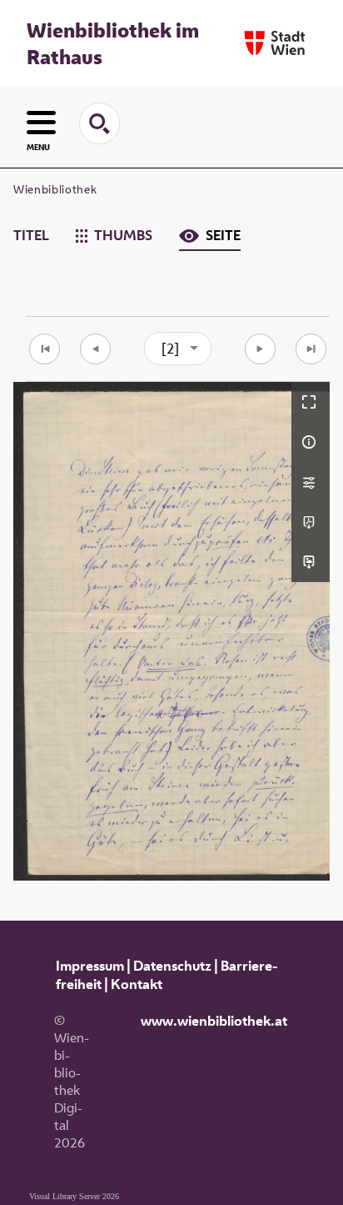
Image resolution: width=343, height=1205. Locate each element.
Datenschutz (172, 965)
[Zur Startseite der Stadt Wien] (274, 43)
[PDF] (310, 522)
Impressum (90, 965)
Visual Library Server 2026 (74, 1196)
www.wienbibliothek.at (214, 1021)
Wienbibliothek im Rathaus (113, 43)
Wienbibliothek (55, 189)
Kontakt (136, 984)
